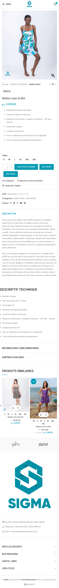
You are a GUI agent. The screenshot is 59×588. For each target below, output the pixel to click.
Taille (4, 155)
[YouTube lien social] (21, 203)
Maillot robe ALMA (43, 427)
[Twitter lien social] (14, 203)
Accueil (5, 84)
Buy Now (10, 174)
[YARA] (15, 444)
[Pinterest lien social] (25, 203)
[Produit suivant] (55, 84)
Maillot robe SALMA (15, 417)
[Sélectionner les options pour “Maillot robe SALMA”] (13, 408)
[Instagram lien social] (17, 203)
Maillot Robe (34, 84)
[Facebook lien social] (10, 203)
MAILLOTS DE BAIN (19, 84)
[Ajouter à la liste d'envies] (18, 408)
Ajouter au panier (26, 167)
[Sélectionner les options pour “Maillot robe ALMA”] (41, 414)
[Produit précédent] (50, 84)
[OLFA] (43, 444)
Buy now (46, 167)
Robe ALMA (31, 198)
